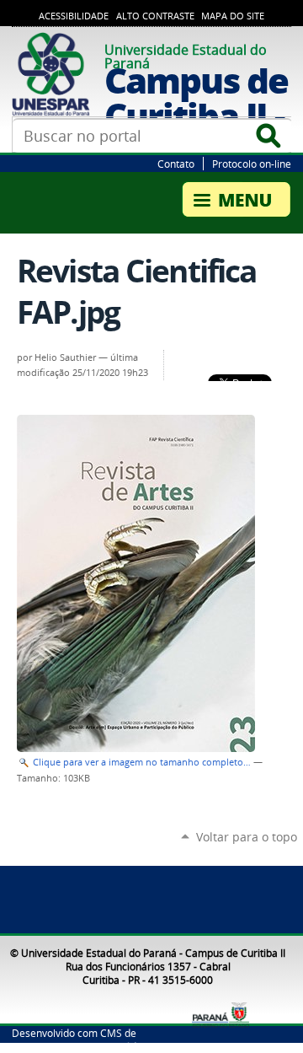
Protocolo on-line (251, 163)
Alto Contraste (155, 16)
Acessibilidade (74, 16)
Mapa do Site (232, 16)
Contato (175, 163)
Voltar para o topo (246, 837)
